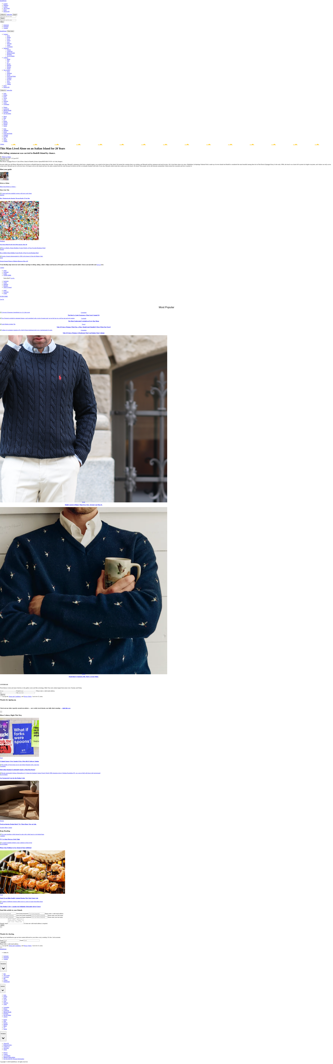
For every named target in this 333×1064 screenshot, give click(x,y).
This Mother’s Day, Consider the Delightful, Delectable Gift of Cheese (20, 906)
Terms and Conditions (15, 696)
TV (8, 62)
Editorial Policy (7, 1045)
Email (18, 691)
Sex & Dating (10, 56)
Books (8, 64)
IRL (4, 978)
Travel (8, 40)
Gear (8, 42)
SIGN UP (3, 942)
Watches (9, 43)
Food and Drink (11, 76)
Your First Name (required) (23, 915)
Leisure (5, 3)
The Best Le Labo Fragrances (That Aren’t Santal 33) (83, 315)
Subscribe (9, 14)
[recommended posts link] (19, 756)
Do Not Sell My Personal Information (13, 1059)
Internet (9, 65)
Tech (8, 81)
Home (8, 75)
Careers (5, 1054)
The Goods (6, 8)
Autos (8, 45)
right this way (66, 708)
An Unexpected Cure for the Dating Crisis (12, 778)
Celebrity (2, 836)
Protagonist (6, 981)
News (83, 674)
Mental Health (11, 53)
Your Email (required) (22, 913)
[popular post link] (15, 312)
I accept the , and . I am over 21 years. (22, 696)
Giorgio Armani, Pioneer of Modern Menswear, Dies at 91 (14, 261)
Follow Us (3, 14)
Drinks (9, 37)
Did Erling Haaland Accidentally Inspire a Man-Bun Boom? (17, 769)
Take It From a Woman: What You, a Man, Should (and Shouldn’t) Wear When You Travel (83, 327)
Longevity (10, 51)
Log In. (12, 278)
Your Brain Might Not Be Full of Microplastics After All (13, 244)
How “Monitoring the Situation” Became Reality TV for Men (15, 198)
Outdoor (9, 78)
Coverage (6, 977)
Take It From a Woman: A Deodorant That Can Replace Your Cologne (83, 333)
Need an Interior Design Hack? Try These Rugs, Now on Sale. (18, 824)
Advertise (6, 1048)
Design (9, 67)
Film (8, 60)
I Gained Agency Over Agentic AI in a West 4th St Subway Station (19, 761)
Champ (5, 980)
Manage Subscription (9, 1057)
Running (9, 54)
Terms (5, 1049)
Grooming (10, 46)
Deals (5, 10)
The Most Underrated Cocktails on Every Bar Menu (83, 321)
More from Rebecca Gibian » (8, 186)
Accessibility (6, 1055)
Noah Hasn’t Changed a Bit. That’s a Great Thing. (84, 676)
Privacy (5, 1052)
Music (8, 59)
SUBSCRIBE (7, 275)
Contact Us (6, 1046)
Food (8, 39)
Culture (5, 7)
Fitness (9, 50)
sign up (99, 264)
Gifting (9, 84)
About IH (6, 1043)
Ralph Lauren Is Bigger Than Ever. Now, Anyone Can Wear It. (83, 505)
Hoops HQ (6, 11)
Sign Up (3, 694)
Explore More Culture (6, 827)
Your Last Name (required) (23, 917)
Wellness (5, 5)
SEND (2, 925)
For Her (9, 79)
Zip (17, 692)
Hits (4, 974)
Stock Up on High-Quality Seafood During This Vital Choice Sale (19, 898)
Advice (5, 1016)
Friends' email (4, 923)
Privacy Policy (28, 696)
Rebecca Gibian (6, 157)
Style (8, 36)
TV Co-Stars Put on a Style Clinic (10, 839)
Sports (8, 68)
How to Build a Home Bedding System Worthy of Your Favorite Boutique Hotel (19, 253)
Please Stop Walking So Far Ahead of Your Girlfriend (15, 847)
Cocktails (83, 318)
